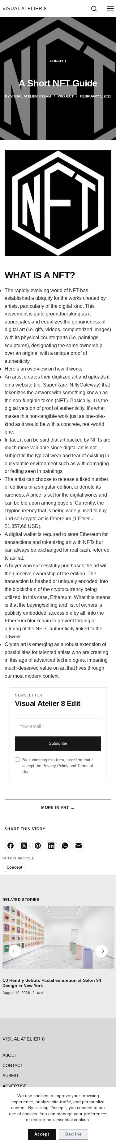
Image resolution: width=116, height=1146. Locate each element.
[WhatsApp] (65, 845)
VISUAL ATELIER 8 (24, 8)
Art (40, 993)
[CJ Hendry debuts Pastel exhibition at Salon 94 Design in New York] (58, 937)
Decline (73, 1134)
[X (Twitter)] (24, 845)
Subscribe (58, 743)
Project (66, 96)
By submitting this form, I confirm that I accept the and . (57, 766)
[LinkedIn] (51, 845)
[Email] (78, 845)
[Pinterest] (37, 845)
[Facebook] (10, 845)
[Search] (94, 8)
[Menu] (109, 8)
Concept (58, 61)
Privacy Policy (55, 765)
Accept (41, 1134)
